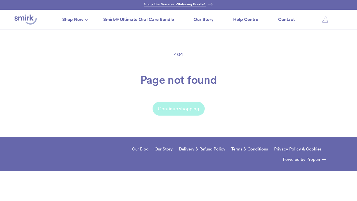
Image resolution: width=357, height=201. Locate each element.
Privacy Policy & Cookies (298, 149)
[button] (73, 19)
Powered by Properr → (304, 159)
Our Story (164, 149)
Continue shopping (178, 108)
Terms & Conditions (249, 149)
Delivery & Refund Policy (202, 149)
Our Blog (140, 149)
